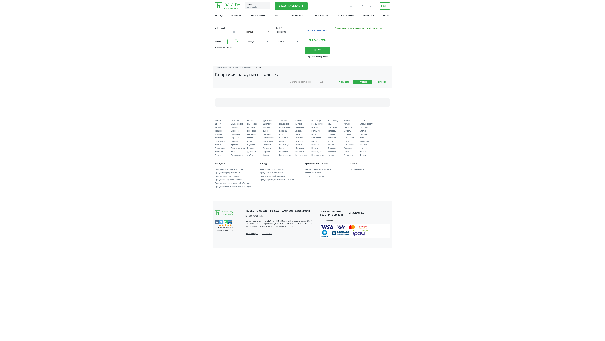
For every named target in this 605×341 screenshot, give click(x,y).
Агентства (368, 16)
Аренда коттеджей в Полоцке (273, 176)
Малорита (299, 152)
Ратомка (331, 155)
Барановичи (220, 141)
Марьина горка (301, 155)
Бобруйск (235, 127)
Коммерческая (320, 16)
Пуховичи (332, 152)
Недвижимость (224, 67)
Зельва (266, 155)
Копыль (282, 148)
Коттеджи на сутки (313, 173)
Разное (386, 16)
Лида (297, 134)
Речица (347, 121)
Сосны (362, 121)
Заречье (266, 152)
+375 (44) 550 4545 (332, 214)
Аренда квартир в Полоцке (271, 169)
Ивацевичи (284, 124)
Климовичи (284, 138)
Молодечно (316, 131)
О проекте (261, 211)
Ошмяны (331, 134)
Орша (330, 124)
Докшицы (267, 121)
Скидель (347, 131)
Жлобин (267, 145)
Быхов (233, 152)
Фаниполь (364, 141)
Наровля (315, 145)
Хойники (363, 145)
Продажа (236, 16)
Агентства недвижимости (296, 211)
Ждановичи (268, 138)
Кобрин (282, 141)
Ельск (265, 131)
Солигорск (348, 155)
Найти (317, 50)
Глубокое (251, 145)
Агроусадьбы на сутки (314, 176)
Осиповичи (332, 127)
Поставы (331, 145)
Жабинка (267, 134)
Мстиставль (316, 138)
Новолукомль (317, 155)
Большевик (236, 134)
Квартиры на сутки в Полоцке (318, 169)
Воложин (251, 127)
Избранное (351, 6)
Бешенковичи (237, 124)
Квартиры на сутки (243, 67)
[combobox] (257, 32)
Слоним (347, 134)
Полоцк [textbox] (249, 32)
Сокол (346, 152)
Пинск (330, 141)
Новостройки (257, 16)
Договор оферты (251, 234)
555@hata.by (356, 213)
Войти (384, 6)
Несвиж (314, 148)
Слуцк (346, 141)
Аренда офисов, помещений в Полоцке (277, 180)
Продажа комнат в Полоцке (227, 176)
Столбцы (364, 127)
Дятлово (267, 127)
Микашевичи (317, 124)
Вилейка (250, 121)
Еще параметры (317, 40)
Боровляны (236, 138)
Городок (250, 148)
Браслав (234, 145)
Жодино (267, 148)
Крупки (298, 124)
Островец (332, 131)
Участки (277, 16)
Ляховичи (299, 148)
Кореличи (283, 152)
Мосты (314, 134)
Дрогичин (267, 124)
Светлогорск (349, 127)
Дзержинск (252, 152)
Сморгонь (348, 148)
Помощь (249, 211)
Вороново (251, 131)
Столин (363, 131)
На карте (345, 82)
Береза (218, 155)
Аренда (219, 16)
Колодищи (284, 145)
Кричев (298, 121)
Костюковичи (285, 155)
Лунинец (299, 141)
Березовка (235, 121)
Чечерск (363, 148)
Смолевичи (349, 145)
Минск (218, 121)
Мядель (314, 141)
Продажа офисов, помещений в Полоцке (233, 183)
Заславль (283, 121)
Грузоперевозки (345, 16)
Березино (219, 152)
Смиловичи (349, 138)
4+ (238, 42)
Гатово (250, 138)
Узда (362, 138)
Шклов (363, 152)
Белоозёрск (220, 148)
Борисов (235, 131)
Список (363, 82)
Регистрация (367, 6)
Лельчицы (299, 127)
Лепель (298, 131)
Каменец (283, 131)
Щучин (363, 155)
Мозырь (314, 127)
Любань (298, 145)
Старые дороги (366, 124)
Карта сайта (267, 234)
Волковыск (252, 124)
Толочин (363, 134)
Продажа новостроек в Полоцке (229, 169)
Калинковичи (285, 127)
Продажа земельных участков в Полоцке (233, 187)
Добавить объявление (291, 6)
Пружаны (332, 148)
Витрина (382, 82)
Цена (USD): (220, 28)
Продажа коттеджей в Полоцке (228, 180)
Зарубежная (297, 16)
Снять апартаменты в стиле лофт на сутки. (359, 28)
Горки (249, 141)
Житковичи (268, 141)
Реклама (274, 211)
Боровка (234, 141)
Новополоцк (333, 121)
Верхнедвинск (237, 155)
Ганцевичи (251, 134)
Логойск (299, 138)
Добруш (250, 155)
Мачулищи (316, 121)
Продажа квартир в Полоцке (227, 173)
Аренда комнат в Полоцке (271, 173)
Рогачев (347, 124)
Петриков (332, 138)
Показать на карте (317, 30)
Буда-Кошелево (238, 148)
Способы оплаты (326, 220)
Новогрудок (316, 152)
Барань (218, 145)
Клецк (282, 134)
